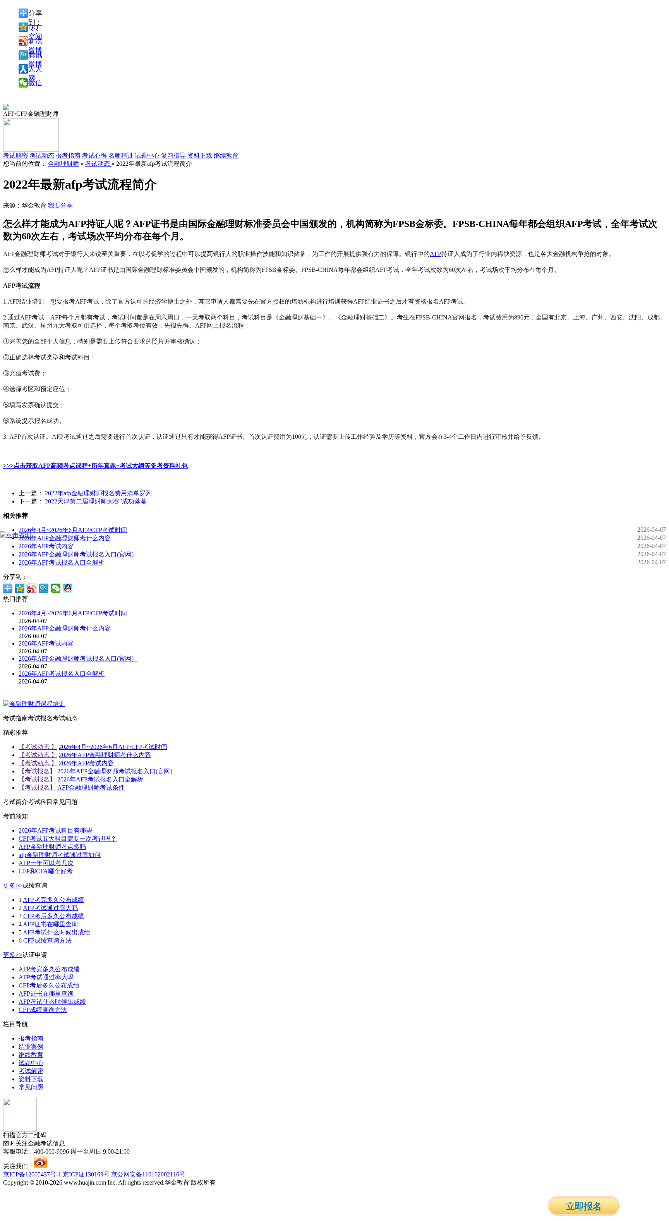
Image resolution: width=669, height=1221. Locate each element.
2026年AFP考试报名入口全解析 (62, 562)
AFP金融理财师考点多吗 (52, 846)
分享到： (35, 13)
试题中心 (147, 155)
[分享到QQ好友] (68, 588)
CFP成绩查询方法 (47, 940)
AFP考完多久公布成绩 (53, 899)
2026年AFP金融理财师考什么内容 (65, 538)
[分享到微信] (56, 588)
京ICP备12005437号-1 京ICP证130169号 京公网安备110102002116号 (94, 1174)
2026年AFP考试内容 (46, 546)
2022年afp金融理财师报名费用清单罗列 (98, 493)
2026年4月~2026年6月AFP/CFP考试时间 (73, 530)
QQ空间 (35, 27)
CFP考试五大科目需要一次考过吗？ (68, 838)
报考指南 (68, 155)
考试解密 (31, 1071)
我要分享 (60, 205)
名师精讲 (120, 155)
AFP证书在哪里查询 (50, 924)
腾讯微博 (35, 55)
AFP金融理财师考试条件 (91, 787)
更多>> (12, 885)
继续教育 (226, 155)
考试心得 (94, 155)
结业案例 (31, 1046)
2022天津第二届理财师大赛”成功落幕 (96, 501)
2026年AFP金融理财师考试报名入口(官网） (78, 554)
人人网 (35, 69)
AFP (435, 254)
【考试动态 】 (38, 747)
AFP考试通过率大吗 (50, 908)
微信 (35, 83)
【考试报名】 (37, 771)
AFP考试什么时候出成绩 (56, 932)
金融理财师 (63, 163)
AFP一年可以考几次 (46, 863)
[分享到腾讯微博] (44, 588)
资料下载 (199, 155)
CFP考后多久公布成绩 (53, 916)
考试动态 (98, 163)
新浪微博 (35, 41)
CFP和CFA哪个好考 (46, 871)
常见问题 (31, 1087)
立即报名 (584, 1206)
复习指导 (173, 155)
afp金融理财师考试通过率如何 (60, 855)
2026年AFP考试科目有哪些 (55, 830)
